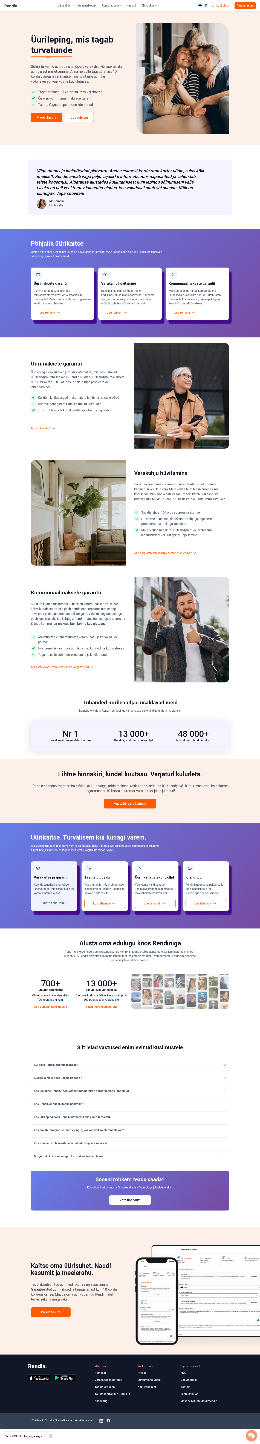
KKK (183, 1372)
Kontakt (185, 1387)
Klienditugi (101, 1401)
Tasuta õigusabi (105, 1387)
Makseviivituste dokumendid (198, 1401)
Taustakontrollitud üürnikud (112, 1394)
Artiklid (142, 1372)
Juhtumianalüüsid (149, 1380)
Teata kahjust (189, 1394)
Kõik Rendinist (147, 1387)
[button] (45, 428)
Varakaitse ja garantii (108, 1380)
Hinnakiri (132, 5)
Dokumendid (188, 1380)
